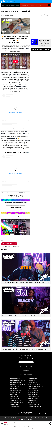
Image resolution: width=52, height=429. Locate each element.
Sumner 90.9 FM (32, 400)
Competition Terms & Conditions (30, 413)
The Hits (8, 417)
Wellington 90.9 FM (33, 394)
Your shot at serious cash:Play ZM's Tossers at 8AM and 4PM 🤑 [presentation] (26, 5)
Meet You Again (16, 72)
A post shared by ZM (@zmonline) (15, 189)
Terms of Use (17, 413)
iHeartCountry (31, 417)
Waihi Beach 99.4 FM (15, 382)
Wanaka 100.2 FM (32, 402)
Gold (27, 417)
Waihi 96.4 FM (31, 380)
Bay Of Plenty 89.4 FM (34, 384)
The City (23, 76)
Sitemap (41, 413)
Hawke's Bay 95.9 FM (15, 390)
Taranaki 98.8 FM (32, 388)
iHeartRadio (26, 370)
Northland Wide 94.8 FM (34, 406)
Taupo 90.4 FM (14, 388)
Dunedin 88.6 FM (14, 404)
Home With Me (18, 79)
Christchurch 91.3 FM (15, 400)
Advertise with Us (26, 368)
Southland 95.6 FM (15, 406)
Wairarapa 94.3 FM (33, 392)
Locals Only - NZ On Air (16, 9)
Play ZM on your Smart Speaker (41, 45)
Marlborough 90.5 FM (33, 396)
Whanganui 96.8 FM (33, 390)
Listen (7, 9)
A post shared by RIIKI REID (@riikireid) (15, 128)
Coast (20, 417)
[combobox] (50, 15)
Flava (24, 417)
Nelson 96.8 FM (14, 396)
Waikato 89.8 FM (32, 382)
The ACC (12, 417)
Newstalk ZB (3, 417)
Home (2, 9)
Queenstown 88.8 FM (33, 404)
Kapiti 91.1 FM (13, 394)
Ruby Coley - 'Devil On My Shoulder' (15, 205)
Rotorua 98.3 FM (14, 386)
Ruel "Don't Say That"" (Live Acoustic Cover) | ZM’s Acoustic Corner (26, 335)
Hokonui (43, 417)
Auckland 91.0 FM (32, 378)
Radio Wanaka (38, 417)
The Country (48, 417)
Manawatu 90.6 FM (15, 392)
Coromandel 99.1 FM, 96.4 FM (17, 380)
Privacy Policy (9, 413)
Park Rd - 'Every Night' (15, 207)
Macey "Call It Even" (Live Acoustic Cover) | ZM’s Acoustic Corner (26, 301)
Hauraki (16, 417)
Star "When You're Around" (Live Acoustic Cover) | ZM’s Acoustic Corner (26, 268)
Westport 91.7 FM (14, 398)
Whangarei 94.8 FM (15, 378)
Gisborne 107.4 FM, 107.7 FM (35, 386)
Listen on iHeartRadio (26, 423)
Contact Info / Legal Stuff (26, 366)
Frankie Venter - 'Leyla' (15, 210)
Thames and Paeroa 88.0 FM (17, 384)
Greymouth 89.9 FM (33, 398)
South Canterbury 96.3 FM (17, 402)
